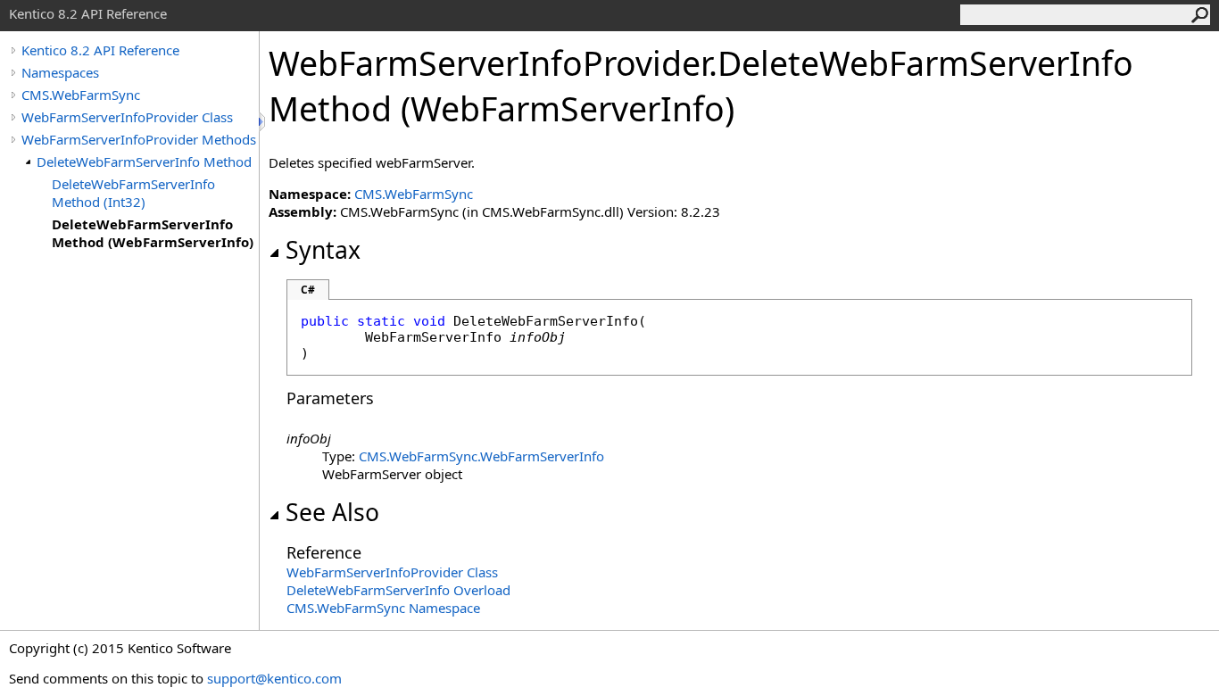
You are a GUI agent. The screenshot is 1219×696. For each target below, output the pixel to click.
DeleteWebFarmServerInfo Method (144, 161)
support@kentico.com (274, 678)
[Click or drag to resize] (263, 122)
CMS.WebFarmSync (80, 95)
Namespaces (60, 72)
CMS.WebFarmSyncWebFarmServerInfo (481, 456)
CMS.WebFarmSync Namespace (383, 608)
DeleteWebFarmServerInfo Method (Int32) (133, 193)
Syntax (323, 250)
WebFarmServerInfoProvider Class (127, 117)
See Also (332, 512)
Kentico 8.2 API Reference (100, 50)
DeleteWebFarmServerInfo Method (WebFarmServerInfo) (152, 233)
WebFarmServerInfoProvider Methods (138, 139)
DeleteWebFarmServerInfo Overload (398, 590)
